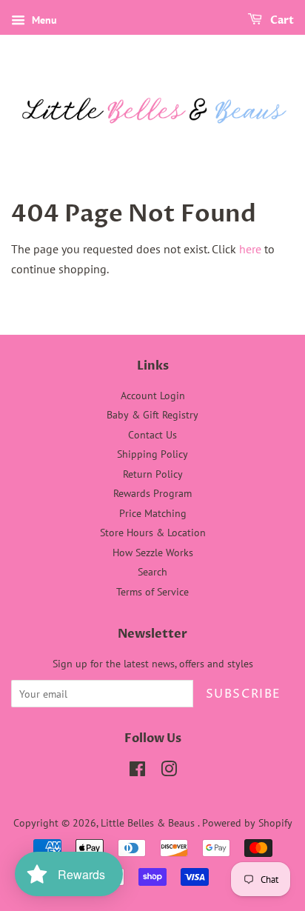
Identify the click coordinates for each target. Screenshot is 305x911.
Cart (281, 20)
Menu (43, 20)
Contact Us (152, 434)
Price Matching (153, 513)
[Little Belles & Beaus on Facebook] (137, 771)
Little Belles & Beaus (149, 823)
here (250, 248)
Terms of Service (152, 591)
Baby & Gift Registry (152, 414)
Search (152, 571)
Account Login (153, 395)
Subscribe (243, 694)
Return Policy (153, 474)
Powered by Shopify (247, 823)
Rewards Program (152, 493)
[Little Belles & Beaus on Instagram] (169, 771)
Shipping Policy (152, 454)
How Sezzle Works (153, 552)
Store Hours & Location (153, 532)
